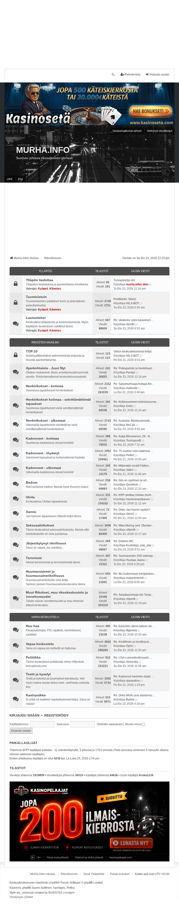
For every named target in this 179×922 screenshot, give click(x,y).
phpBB (53, 882)
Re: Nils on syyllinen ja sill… (131, 480)
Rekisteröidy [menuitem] (133, 74)
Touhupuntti (133, 440)
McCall (130, 425)
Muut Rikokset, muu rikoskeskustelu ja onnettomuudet (57, 594)
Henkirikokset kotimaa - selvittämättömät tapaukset (58, 402)
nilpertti (130, 529)
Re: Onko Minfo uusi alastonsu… (134, 695)
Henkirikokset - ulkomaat (45, 420)
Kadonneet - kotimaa (42, 438)
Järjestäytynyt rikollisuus (46, 543)
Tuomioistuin (36, 297)
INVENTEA (55, 892)
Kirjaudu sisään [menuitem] (159, 74)
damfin (130, 324)
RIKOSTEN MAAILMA (45, 342)
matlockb (132, 388)
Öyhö (129, 646)
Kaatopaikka (36, 695)
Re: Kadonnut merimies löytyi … (134, 676)
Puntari (130, 372)
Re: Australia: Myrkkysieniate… (133, 420)
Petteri (130, 455)
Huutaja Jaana (135, 560)
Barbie (130, 699)
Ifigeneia (131, 630)
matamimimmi (135, 578)
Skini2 (130, 514)
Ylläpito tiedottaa (39, 280)
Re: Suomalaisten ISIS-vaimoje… (135, 555)
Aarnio (31, 512)
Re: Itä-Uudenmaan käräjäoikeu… (135, 573)
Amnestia (132, 661)
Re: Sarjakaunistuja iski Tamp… (134, 594)
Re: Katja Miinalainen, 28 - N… (133, 436)
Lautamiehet (36, 318)
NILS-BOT (132, 303)
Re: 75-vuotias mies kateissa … (133, 451)
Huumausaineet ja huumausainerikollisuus (45, 573)
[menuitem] (16, 897)
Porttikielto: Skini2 (125, 299)
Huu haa (32, 626)
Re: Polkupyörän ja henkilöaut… (134, 368)
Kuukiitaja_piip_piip (138, 545)
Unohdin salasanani (110, 724)
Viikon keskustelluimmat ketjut (132, 351)
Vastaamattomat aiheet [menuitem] (127, 131)
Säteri (130, 469)
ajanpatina (133, 680)
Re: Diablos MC (124, 541)
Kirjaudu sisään (24, 715)
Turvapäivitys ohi (124, 280)
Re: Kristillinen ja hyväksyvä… (133, 641)
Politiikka (33, 657)
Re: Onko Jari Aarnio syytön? (132, 509)
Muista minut (133, 724)
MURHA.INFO (43, 150)
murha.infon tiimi (137, 284)
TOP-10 (32, 351)
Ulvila (30, 497)
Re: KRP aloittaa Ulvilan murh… (134, 495)
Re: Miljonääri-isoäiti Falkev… (132, 465)
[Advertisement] (89, 32)
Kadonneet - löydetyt (42, 453)
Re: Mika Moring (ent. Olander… (134, 525)
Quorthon (132, 484)
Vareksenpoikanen (138, 499)
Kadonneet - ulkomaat (43, 468)
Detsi (129, 406)
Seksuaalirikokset (40, 525)
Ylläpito (45, 271)
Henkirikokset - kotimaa (44, 386)
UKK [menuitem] (10, 179)
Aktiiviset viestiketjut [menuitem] (159, 131)
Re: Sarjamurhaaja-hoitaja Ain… (134, 384)
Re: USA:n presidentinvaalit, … (133, 657)
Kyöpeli (43, 288)
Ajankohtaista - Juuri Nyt (45, 368)
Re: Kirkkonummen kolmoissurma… (136, 401)
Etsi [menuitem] (20, 179)
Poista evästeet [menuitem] (119, 874)
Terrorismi (34, 558)
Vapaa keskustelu (40, 644)
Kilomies (55, 288)
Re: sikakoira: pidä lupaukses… (134, 320)
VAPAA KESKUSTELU (45, 617)
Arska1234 (146, 775)
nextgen (69, 892)
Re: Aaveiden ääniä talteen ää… (134, 626)
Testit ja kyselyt (38, 674)
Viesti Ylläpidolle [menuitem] (93, 874)
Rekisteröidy (56, 715)
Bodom (31, 482)
